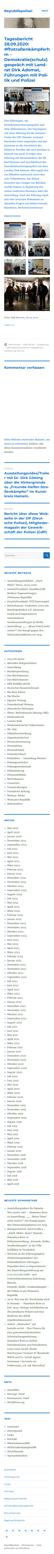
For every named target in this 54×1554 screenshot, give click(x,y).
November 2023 (16, 927)
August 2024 (14, 894)
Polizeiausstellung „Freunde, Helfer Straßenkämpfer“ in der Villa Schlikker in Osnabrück (28, 1245)
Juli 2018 (12, 1175)
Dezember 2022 (16, 964)
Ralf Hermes (14, 344)
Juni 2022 (13, 985)
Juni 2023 (12, 939)
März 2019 (13, 1142)
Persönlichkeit (15, 749)
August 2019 (14, 1121)
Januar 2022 (14, 1001)
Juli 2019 (12, 1126)
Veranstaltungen (17, 787)
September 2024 (17, 890)
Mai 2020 (12, 1084)
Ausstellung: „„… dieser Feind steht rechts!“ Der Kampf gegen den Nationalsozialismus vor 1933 (28, 630)
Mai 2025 (12, 857)
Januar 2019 (14, 1150)
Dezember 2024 (16, 877)
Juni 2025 (13, 852)
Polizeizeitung (15, 770)
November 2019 (16, 1109)
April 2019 (13, 1138)
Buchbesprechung (18, 671)
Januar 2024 (14, 919)
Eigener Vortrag (16, 700)
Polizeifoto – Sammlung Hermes (26, 758)
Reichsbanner (15, 778)
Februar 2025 (15, 869)
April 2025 (13, 861)
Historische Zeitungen (20, 708)
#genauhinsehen (17, 1455)
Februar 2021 (15, 1047)
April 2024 (13, 906)
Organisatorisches (18, 737)
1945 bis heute (15, 658)
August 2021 (14, 1022)
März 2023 (13, 952)
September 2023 (17, 935)
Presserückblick (16, 774)
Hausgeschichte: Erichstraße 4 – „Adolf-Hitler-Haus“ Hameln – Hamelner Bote (26, 1233)
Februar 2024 (15, 915)
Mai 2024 (12, 902)
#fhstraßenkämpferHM (18, 347)
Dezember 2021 (16, 1006)
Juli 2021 (12, 1026)
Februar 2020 (15, 1097)
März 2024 (13, 910)
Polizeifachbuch (16, 754)
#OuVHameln (15, 1451)
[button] (15, 230)
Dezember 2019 (16, 1105)
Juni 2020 (13, 1080)
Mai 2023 (12, 943)
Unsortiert (13, 783)
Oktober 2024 (15, 886)
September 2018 (16, 1167)
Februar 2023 (15, 956)
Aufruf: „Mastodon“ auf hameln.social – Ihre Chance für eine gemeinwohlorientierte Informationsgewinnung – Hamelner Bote (26, 1332)
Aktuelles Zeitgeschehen (21, 663)
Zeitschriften (15, 803)
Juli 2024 (12, 898)
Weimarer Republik (18, 799)
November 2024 (16, 881)
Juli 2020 (12, 1076)
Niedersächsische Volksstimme (25, 725)
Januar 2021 (14, 1051)
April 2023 (13, 948)
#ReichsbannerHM (18, 1443)
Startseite (13, 1426)
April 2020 (13, 1088)
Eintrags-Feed (15, 1394)
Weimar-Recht (16, 795)
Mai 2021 (12, 1034)
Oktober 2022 (15, 972)
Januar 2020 (14, 1101)
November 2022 (16, 968)
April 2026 (13, 832)
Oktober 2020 (15, 1063)
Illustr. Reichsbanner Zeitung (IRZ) (28, 712)
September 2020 (17, 1068)
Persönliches (14, 745)
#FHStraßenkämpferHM (21, 1447)
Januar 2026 (14, 836)
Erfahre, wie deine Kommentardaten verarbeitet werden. (25, 447)
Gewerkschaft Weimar (20, 704)
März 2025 (13, 865)
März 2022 (13, 993)
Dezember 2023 (16, 923)
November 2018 (16, 1159)
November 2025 (16, 840)
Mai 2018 (12, 1179)
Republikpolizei (18, 11)
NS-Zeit (12, 729)
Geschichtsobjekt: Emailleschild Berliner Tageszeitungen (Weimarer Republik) (26, 593)
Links (10, 1434)
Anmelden (13, 1389)
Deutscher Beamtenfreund (23, 687)
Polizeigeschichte (17, 762)
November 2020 (16, 1059)
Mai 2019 (12, 1134)
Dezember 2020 (16, 1055)
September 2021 (16, 1018)
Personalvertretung (18, 741)
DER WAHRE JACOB (18, 683)
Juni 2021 (12, 1030)
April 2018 (13, 1183)
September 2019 (17, 1117)
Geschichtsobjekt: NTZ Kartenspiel (28, 601)
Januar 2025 (14, 873)
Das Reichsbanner (17, 675)
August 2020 (14, 1072)
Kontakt (12, 1439)
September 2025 (17, 844)
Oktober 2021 (15, 1014)
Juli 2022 (12, 981)
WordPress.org (16, 1402)
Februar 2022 (15, 997)
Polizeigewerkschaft (19, 766)
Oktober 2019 (15, 1113)
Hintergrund (14, 1430)
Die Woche (13, 696)
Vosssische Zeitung (18, 791)
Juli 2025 (12, 848)
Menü (45, 11)
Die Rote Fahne (16, 692)
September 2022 (17, 977)
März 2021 (13, 1043)
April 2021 (13, 1039)
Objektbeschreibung (19, 733)
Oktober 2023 (15, 931)
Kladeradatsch (15, 716)
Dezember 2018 (16, 1154)
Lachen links (14, 721)
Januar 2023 (14, 960)
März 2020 (13, 1092)
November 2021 (16, 1010)
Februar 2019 (15, 1146)
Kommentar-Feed (18, 1398)
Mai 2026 (12, 828)
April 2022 (13, 989)
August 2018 (14, 1171)
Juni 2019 (12, 1130)
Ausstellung (43, 344)
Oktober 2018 (15, 1163)
